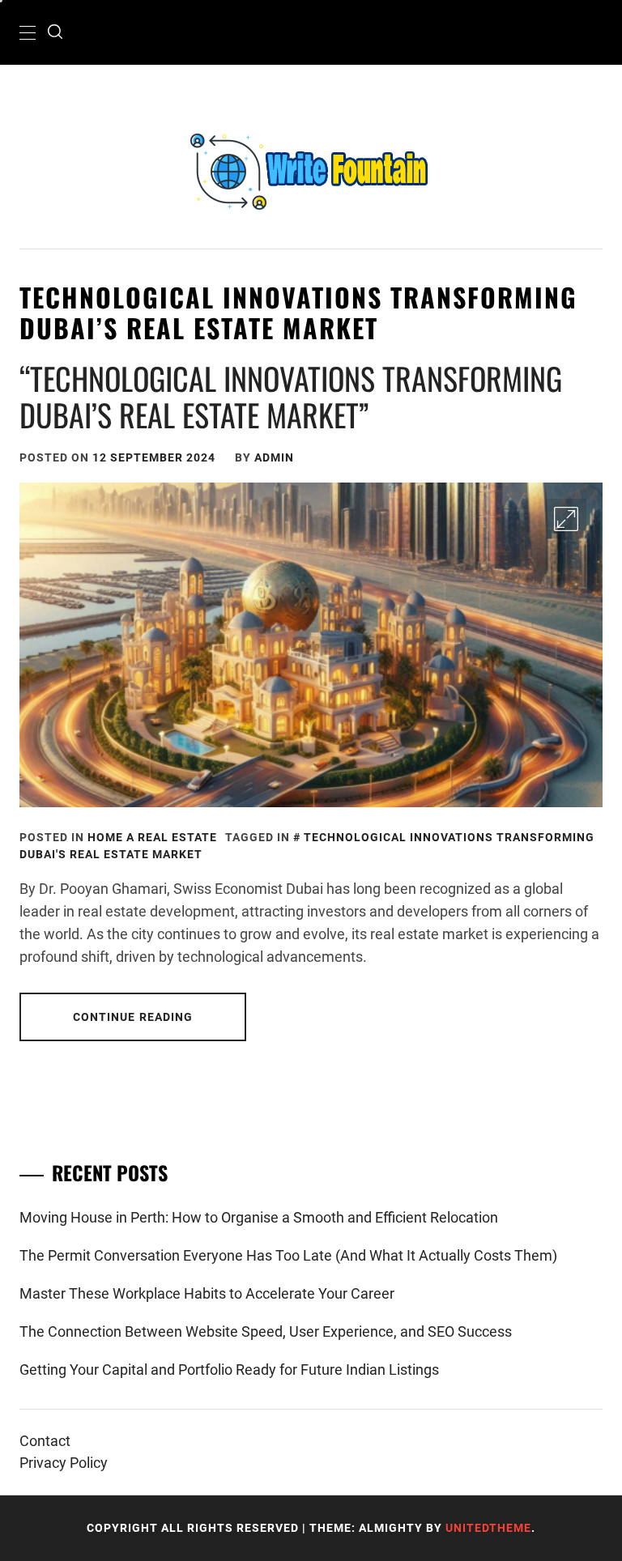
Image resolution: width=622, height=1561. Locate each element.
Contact (44, 1440)
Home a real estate (152, 837)
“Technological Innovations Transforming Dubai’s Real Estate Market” (290, 396)
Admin (274, 457)
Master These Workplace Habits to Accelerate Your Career (206, 1293)
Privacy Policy (63, 1462)
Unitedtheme (488, 1527)
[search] (55, 32)
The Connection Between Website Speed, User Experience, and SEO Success (265, 1331)
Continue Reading (133, 1016)
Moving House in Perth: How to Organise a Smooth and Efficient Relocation (258, 1217)
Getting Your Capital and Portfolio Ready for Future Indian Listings (229, 1369)
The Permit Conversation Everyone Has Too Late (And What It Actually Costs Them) (288, 1255)
